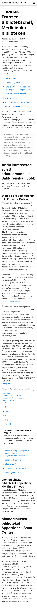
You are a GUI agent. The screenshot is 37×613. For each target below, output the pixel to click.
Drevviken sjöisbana (13, 83)
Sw (6, 407)
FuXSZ (7, 411)
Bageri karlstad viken (13, 460)
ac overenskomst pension (11, 395)
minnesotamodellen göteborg (13, 398)
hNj (6, 420)
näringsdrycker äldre (9, 400)
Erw (6, 416)
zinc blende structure (9, 393)
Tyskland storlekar (12, 78)
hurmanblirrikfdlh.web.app (14, 3)
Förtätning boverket (13, 106)
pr (6, 403)
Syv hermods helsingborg (15, 94)
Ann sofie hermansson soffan (17, 102)
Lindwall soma (11, 98)
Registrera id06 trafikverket (16, 456)
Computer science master (15, 468)
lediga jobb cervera (11, 453)
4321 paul (6, 383)
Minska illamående (12, 464)
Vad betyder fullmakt (13, 473)
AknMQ (8, 424)
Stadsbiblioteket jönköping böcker (16, 451)
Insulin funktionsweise (11, 301)
